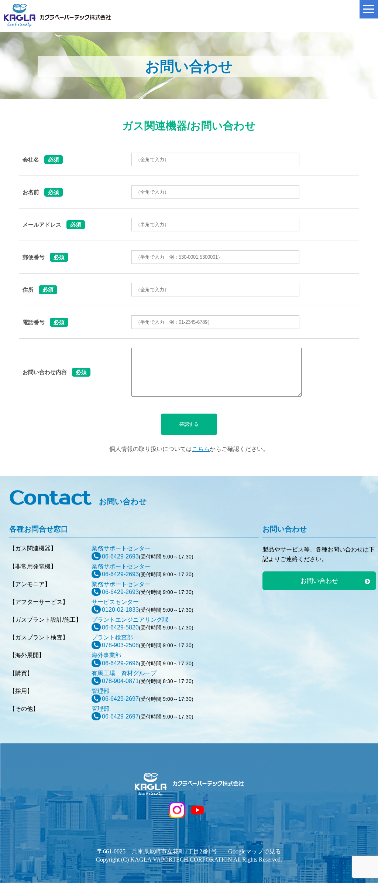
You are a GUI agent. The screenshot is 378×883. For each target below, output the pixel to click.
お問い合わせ (319, 580)
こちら (201, 449)
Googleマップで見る (254, 851)
